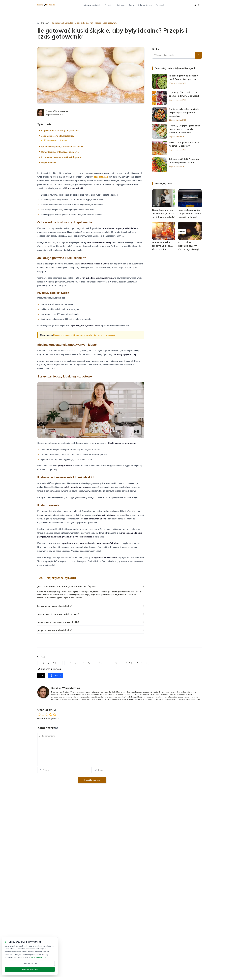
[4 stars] (51, 714)
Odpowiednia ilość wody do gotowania (60, 130)
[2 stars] (43, 714)
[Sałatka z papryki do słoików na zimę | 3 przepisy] (159, 148)
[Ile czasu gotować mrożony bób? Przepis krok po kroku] (159, 81)
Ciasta (131, 5)
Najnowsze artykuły (92, 5)
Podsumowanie (49, 162)
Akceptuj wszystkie (30, 969)
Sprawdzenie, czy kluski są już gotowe (60, 152)
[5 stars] (54, 714)
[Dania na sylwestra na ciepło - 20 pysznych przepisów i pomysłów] (159, 114)
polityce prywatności (39, 957)
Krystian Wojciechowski (57, 111)
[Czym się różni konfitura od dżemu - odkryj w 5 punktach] (159, 98)
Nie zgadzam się (30, 963)
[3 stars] (47, 714)
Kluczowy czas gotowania (55, 140)
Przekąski (160, 5)
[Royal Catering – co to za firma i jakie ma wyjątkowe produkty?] (164, 198)
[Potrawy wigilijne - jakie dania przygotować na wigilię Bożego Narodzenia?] (159, 131)
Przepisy (109, 5)
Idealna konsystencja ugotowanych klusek (62, 146)
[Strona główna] (38, 23)
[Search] (195, 5)
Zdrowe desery (145, 5)
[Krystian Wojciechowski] (40, 112)
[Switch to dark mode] (199, 5)
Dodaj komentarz (92, 780)
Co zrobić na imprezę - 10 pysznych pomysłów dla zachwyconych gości (84, 335)
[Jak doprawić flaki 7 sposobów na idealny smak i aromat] (159, 164)
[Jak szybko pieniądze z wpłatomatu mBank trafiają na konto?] (190, 198)
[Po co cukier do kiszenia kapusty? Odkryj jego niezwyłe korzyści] (190, 231)
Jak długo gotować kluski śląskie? (57, 136)
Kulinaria (120, 5)
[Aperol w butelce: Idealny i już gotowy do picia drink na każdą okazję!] (164, 231)
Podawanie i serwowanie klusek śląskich (61, 157)
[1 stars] (39, 714)
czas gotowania (101, 177)
